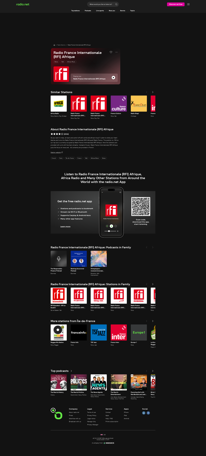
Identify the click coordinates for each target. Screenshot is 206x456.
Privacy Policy (91, 415)
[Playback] (113, 77)
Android (126, 418)
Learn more (65, 226)
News (56, 62)
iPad (125, 415)
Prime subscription (112, 421)
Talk (62, 62)
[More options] (116, 52)
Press (71, 415)
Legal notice (91, 418)
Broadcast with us (75, 421)
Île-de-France (70, 158)
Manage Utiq (91, 421)
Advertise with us (74, 418)
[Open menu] (188, 4)
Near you (112, 10)
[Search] (116, 4)
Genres (122, 10)
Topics (132, 10)
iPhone (126, 412)
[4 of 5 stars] (59, 134)
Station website (56, 152)
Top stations (75, 10)
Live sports (100, 10)
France (79, 158)
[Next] (152, 91)
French (54, 158)
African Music (71, 62)
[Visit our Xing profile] (148, 413)
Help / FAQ (109, 418)
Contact (108, 412)
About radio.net (74, 412)
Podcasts (88, 10)
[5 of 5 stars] (62, 134)
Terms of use (91, 412)
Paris (60, 158)
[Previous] (146, 91)
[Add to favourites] (111, 52)
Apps (107, 415)
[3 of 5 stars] (57, 134)
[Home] (54, 45)
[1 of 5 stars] (52, 134)
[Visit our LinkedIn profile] (144, 413)
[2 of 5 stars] (54, 134)
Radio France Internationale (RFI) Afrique (89, 79)
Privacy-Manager (92, 424)
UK (104, 435)
